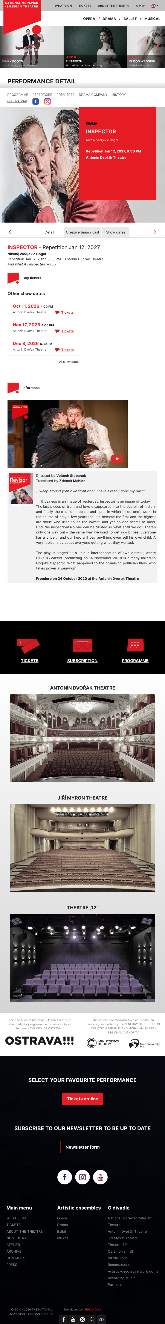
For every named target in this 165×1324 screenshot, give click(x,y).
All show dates (69, 361)
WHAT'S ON (16, 1218)
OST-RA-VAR (17, 101)
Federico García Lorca (78, 65)
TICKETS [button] (85, 6)
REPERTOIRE (42, 95)
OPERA (89, 19)
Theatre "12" (118, 1245)
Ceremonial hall (120, 1251)
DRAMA (109, 19)
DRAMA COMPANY (93, 95)
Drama (62, 1225)
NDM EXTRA (16, 1238)
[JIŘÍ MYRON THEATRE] (82, 848)
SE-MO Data (92, 1309)
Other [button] (140, 6)
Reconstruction (120, 1264)
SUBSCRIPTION (82, 660)
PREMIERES (66, 95)
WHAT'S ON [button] (63, 6)
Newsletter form (83, 1147)
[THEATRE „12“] (82, 958)
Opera (62, 1218)
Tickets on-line (82, 1098)
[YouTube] (73, 1319)
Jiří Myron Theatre (123, 1238)
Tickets (67, 312)
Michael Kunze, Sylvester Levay (20, 65)
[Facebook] (63, 1319)
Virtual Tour (117, 1258)
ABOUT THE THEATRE (24, 1231)
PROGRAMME (17, 95)
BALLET (130, 19)
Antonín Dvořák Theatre (127, 1231)
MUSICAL (152, 19)
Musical (63, 1238)
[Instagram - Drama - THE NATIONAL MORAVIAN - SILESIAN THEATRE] (47, 101)
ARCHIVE (13, 1251)
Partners (115, 1284)
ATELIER (13, 1245)
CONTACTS (15, 1258)
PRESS (11, 1264)
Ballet (61, 1231)
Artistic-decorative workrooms (133, 1271)
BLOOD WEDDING (79, 61)
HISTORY (119, 95)
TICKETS (29, 660)
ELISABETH (10, 61)
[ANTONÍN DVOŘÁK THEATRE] (82, 738)
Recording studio (122, 1278)
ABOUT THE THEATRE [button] (114, 6)
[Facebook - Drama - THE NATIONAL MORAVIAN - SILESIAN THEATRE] (35, 101)
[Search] (92, 1319)
